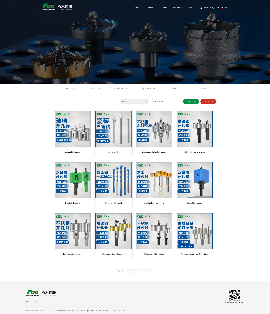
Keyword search (191, 101)
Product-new (177, 8)
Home (137, 8)
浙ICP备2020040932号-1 (76, 310)
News (190, 8)
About (150, 8)
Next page (149, 272)
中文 (212, 8)
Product (164, 8)
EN (218, 8)
